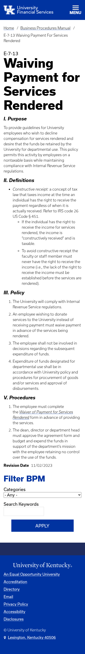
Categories (15, 489)
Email (8, 596)
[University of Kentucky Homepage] (42, 566)
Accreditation (15, 582)
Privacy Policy (16, 604)
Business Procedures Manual (45, 28)
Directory (12, 589)
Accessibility (14, 611)
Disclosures (14, 619)
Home (9, 28)
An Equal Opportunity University (32, 574)
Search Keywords (21, 504)
